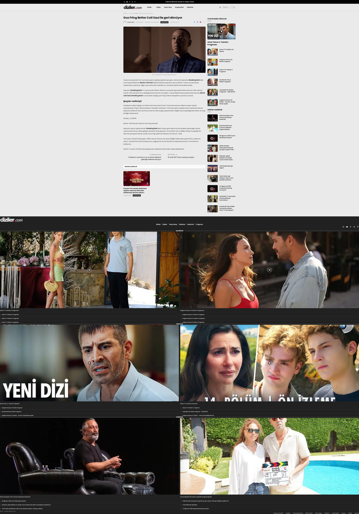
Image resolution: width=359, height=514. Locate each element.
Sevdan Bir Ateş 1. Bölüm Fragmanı (225, 81)
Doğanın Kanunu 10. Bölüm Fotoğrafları (194, 318)
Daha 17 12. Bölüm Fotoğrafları (10, 318)
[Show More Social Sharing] (204, 22)
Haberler (190, 7)
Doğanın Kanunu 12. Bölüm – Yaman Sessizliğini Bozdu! (198, 415)
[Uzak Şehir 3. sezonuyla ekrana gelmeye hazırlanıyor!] (212, 198)
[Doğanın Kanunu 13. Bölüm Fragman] (212, 62)
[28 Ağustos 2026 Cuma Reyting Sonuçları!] (212, 138)
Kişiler (158, 7)
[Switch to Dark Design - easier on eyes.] (220, 7)
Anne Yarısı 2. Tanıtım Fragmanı (217, 43)
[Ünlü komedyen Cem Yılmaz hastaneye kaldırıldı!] (212, 118)
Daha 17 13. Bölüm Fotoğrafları (10, 314)
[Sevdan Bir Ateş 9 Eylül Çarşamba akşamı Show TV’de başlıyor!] (212, 208)
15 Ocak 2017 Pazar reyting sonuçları (181, 157)
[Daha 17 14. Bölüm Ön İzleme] (212, 52)
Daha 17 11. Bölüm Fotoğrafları (10, 322)
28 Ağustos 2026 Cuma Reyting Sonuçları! (227, 137)
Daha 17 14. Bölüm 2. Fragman (226, 71)
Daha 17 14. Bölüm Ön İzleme (226, 50)
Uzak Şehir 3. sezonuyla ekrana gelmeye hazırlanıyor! (227, 198)
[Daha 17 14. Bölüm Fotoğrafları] (89, 270)
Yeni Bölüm (164, 22)
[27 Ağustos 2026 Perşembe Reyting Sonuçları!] (212, 188)
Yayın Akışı (168, 7)
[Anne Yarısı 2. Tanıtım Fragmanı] (221, 31)
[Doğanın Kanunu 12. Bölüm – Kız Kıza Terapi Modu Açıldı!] (212, 102)
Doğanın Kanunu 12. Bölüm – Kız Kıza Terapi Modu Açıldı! (227, 102)
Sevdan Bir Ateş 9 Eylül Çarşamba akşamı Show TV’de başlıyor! (226, 208)
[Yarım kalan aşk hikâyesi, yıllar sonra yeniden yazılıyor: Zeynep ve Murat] (212, 178)
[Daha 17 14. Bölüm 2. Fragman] (212, 72)
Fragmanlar (179, 7)
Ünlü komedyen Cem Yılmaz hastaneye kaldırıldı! (226, 117)
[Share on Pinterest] (200, 22)
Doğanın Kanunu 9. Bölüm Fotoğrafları (193, 322)
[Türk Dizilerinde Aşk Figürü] (212, 168)
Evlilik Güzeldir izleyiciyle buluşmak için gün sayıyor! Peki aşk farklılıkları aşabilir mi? (227, 147)
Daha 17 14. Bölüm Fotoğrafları (9, 310)
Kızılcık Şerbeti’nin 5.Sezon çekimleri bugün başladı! (225, 127)
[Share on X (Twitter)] (194, 22)
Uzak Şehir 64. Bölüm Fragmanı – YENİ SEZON (227, 91)
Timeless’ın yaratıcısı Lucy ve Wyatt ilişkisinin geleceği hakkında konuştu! (144, 158)
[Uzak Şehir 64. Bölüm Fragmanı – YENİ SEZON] (212, 92)
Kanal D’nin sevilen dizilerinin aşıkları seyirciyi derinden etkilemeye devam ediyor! (135, 191)
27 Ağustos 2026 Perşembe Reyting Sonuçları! (225, 188)
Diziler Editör (130, 22)
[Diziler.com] (132, 7)
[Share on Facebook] (197, 22)
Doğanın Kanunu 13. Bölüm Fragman (226, 60)
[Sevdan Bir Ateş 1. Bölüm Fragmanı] (212, 82)
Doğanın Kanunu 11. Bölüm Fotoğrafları (193, 314)
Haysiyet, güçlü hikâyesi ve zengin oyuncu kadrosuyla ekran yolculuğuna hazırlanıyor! (226, 158)
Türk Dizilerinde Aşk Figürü (226, 167)
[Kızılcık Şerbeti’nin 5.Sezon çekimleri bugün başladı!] (212, 128)
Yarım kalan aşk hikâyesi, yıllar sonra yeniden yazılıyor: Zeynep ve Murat (226, 178)
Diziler (149, 7)
